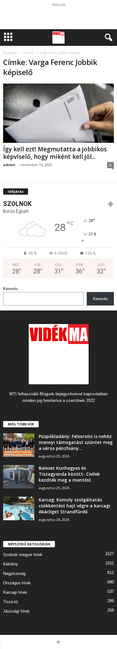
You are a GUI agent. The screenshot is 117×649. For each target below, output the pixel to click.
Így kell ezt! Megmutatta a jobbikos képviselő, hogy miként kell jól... (55, 153)
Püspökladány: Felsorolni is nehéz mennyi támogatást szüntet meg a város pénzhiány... (76, 442)
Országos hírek (17, 583)
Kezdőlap (10, 53)
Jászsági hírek (16, 611)
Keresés (10, 288)
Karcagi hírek (15, 592)
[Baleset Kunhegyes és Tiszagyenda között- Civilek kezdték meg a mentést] (18, 477)
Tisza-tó (10, 601)
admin (9, 164)
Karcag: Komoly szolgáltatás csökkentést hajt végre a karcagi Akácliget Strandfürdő (74, 506)
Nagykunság (14, 573)
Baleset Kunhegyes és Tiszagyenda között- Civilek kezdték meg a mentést (69, 474)
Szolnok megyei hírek (22, 554)
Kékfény (10, 564)
